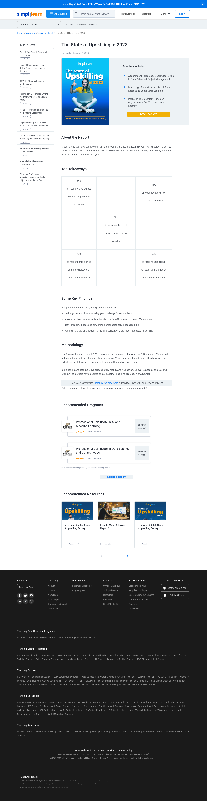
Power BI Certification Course (73, 684)
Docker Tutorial (118, 731)
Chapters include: (133, 66)
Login (182, 13)
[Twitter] (25, 595)
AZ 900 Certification (167, 677)
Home (20, 33)
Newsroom (53, 595)
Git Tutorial (134, 731)
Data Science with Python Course (97, 677)
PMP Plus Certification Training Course (36, 655)
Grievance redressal (57, 604)
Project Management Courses (31, 702)
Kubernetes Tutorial (152, 731)
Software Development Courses (130, 706)
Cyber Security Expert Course (50, 659)
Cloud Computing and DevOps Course (76, 637)
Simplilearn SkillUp (111, 586)
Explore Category (116, 476)
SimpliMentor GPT (111, 604)
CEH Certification (146, 677)
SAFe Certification (74, 681)
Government (134, 608)
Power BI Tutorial (173, 731)
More (163, 13)
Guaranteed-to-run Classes (141, 595)
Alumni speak (54, 599)
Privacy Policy (107, 750)
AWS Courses (161, 710)
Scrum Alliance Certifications (98, 706)
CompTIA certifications (140, 710)
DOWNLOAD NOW (148, 114)
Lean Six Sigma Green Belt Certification (166, 681)
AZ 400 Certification (52, 681)
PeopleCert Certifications (68, 706)
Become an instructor (82, 586)
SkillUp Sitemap (110, 590)
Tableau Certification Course (130, 681)
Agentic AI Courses (157, 702)
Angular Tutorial (81, 731)
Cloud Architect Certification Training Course (132, 655)
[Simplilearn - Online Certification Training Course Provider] (29, 14)
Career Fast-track (45, 33)
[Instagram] (31, 601)
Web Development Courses (162, 706)
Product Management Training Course (36, 637)
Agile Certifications (112, 702)
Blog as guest (78, 590)
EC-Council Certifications (40, 706)
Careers (51, 590)
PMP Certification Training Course (33, 677)
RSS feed (107, 599)
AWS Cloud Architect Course (150, 659)
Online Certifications (135, 702)
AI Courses (38, 714)
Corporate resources (138, 599)
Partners (133, 604)
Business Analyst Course (79, 659)
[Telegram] (25, 601)
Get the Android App (176, 588)
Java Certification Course (103, 684)
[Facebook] (19, 595)
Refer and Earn (26, 587)
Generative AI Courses (89, 702)
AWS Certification (125, 677)
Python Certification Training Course (137, 684)
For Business (128, 13)
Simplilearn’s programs (106, 383)
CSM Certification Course (66, 677)
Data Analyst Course (68, 655)
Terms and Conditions (85, 750)
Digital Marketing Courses (60, 714)
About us (52, 586)
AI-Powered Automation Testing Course (114, 659)
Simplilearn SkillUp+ (138, 590)
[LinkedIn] (19, 601)
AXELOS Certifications (71, 710)
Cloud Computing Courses (62, 702)
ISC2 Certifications (48, 710)
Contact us (53, 608)
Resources (145, 13)
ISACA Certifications (95, 710)
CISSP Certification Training (99, 681)
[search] (75, 14)
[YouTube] (31, 595)
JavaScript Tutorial (44, 731)
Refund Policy (125, 750)
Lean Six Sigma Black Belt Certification (36, 684)
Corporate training (137, 586)
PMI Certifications (117, 710)
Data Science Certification (94, 655)
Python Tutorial (24, 731)
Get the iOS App (177, 595)
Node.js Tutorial (100, 731)
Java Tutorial (63, 731)
